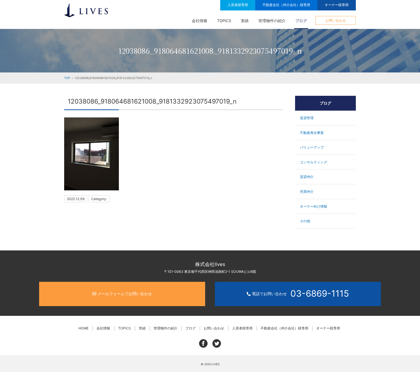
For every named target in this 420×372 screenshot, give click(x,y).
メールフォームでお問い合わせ (124, 293)
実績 (245, 20)
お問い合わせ (335, 20)
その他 (305, 221)
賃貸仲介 (307, 177)
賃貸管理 (307, 118)
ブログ (301, 20)
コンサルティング (313, 162)
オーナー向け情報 (313, 206)
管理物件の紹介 (272, 20)
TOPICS (224, 20)
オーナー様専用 (337, 5)
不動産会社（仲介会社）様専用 (286, 5)
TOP (67, 78)
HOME (83, 328)
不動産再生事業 (312, 133)
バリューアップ (312, 147)
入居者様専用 (238, 5)
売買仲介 (307, 191)
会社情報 (199, 20)
